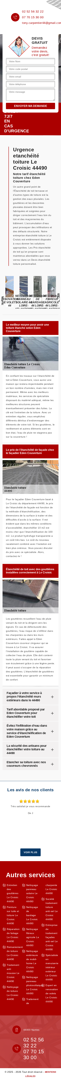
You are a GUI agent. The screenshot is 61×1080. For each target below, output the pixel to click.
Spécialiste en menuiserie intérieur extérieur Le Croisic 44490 (52, 967)
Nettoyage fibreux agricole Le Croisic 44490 (32, 937)
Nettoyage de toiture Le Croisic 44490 (13, 993)
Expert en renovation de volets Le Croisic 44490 (52, 993)
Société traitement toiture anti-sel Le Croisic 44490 (52, 909)
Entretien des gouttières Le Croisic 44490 (12, 893)
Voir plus (30, 852)
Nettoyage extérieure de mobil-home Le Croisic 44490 (32, 961)
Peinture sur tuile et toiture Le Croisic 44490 (13, 915)
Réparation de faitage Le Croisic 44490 (13, 935)
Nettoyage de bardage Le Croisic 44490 (32, 915)
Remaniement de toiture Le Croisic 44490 (13, 953)
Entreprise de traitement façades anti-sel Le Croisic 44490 (52, 937)
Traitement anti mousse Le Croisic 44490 (13, 973)
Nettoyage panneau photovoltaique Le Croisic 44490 (32, 985)
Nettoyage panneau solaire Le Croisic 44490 (32, 893)
